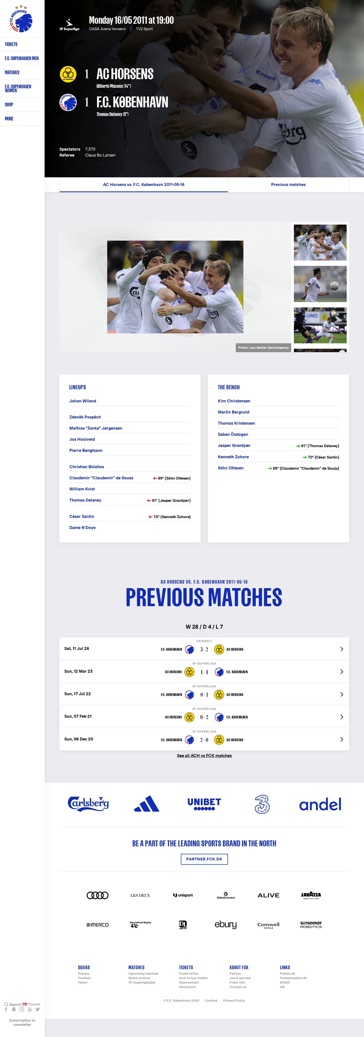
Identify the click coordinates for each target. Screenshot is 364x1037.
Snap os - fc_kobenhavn (13, 1009)
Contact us (238, 987)
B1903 (285, 982)
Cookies (211, 1000)
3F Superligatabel (142, 982)
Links (285, 967)
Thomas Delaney (109, 114)
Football (84, 978)
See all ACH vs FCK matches (204, 755)
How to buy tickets (193, 978)
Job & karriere (240, 978)
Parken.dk (287, 973)
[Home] (21, 21)
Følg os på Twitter (37, 1009)
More (9, 118)
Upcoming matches (143, 973)
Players (83, 973)
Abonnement (189, 982)
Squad (84, 967)
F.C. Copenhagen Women (18, 88)
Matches (12, 72)
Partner (235, 973)
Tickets (11, 44)
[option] (175, 287)
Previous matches (288, 184)
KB (282, 987)
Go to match (204, 640)
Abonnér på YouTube (29, 1009)
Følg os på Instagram (21, 1009)
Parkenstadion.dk (293, 978)
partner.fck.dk (204, 859)
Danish (34, 1004)
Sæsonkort (187, 987)
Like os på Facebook (5, 1009)
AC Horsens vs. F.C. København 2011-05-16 (143, 184)
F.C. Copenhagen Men (22, 58)
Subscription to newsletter (22, 1022)
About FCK (239, 967)
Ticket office (188, 973)
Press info (237, 982)
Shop (9, 104)
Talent (82, 982)
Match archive (139, 978)
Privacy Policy (234, 1000)
